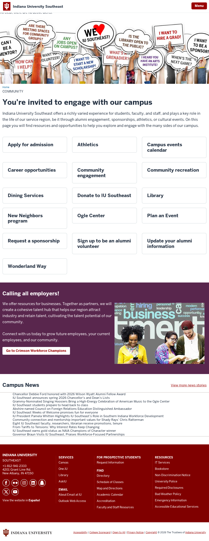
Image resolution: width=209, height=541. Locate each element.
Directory (103, 476)
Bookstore (162, 469)
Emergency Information (171, 500)
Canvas (63, 462)
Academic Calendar (110, 494)
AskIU (63, 481)
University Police (166, 481)
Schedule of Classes (110, 482)
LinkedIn (33, 482)
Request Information (110, 462)
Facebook (6, 482)
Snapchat (42, 482)
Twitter (6, 491)
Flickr (15, 482)
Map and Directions (109, 488)
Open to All (118, 532)
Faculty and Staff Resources (115, 507)
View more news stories (189, 385)
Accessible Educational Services (176, 506)
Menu (199, 6)
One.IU (63, 469)
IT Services (162, 462)
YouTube (15, 491)
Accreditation (106, 501)
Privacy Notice (135, 532)
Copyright (151, 532)
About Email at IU (70, 494)
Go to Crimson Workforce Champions (36, 351)
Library (63, 475)
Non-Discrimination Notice (172, 475)
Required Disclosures (169, 488)
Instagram (24, 482)
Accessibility (80, 532)
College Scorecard (99, 532)
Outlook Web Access (72, 501)
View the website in (21, 500)
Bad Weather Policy (168, 494)
